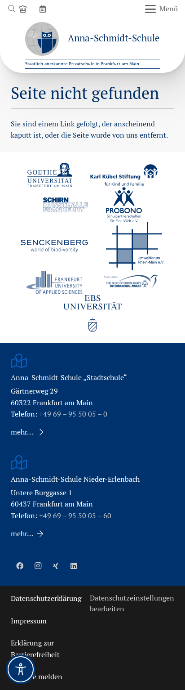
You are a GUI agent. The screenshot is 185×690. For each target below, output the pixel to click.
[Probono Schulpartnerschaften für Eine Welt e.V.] (124, 204)
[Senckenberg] (54, 246)
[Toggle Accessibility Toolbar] (21, 669)
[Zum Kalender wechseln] (44, 8)
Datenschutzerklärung (46, 598)
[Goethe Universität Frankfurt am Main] (49, 175)
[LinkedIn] (74, 566)
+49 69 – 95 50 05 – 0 (73, 414)
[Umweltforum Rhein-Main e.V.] (135, 246)
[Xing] (56, 566)
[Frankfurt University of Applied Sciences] (54, 282)
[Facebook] (20, 566)
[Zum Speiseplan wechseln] (24, 8)
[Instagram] (38, 566)
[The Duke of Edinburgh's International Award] (130, 283)
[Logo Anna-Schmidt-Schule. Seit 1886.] (42, 39)
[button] (11, 9)
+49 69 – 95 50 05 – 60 (75, 515)
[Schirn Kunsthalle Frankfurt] (65, 204)
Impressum (29, 621)
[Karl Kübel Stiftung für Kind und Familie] (124, 174)
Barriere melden (36, 676)
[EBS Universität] (92, 313)
